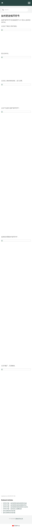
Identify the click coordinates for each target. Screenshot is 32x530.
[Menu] (29, 3)
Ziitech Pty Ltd (19, 518)
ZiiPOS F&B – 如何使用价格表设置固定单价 (15, 505)
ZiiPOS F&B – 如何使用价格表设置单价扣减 (15, 503)
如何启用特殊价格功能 (9, 511)
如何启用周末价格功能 (9, 512)
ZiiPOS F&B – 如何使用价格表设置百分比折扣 (15, 507)
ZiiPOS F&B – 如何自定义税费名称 (12, 509)
